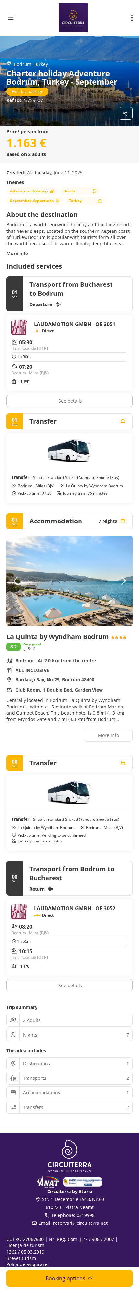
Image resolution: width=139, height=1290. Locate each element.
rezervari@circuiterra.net (80, 1223)
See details (70, 401)
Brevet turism (21, 1258)
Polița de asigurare (26, 1264)
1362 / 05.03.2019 (25, 1252)
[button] (16, 580)
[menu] (132, 18)
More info (17, 253)
